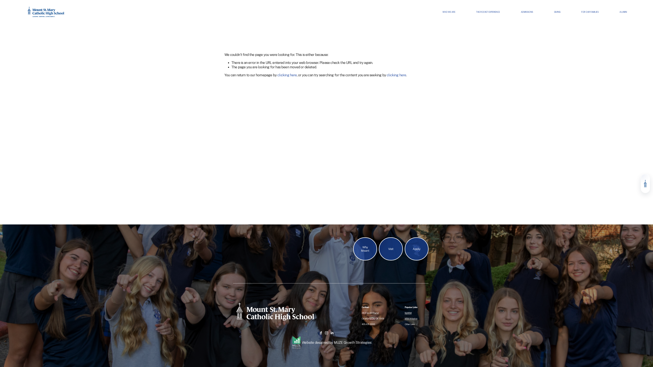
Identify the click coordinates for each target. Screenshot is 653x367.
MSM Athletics (411, 318)
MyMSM (408, 313)
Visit (391, 249)
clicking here (287, 75)
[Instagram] (326, 333)
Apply (416, 249)
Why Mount (365, 249)
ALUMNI (623, 12)
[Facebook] (321, 333)
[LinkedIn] (332, 333)
